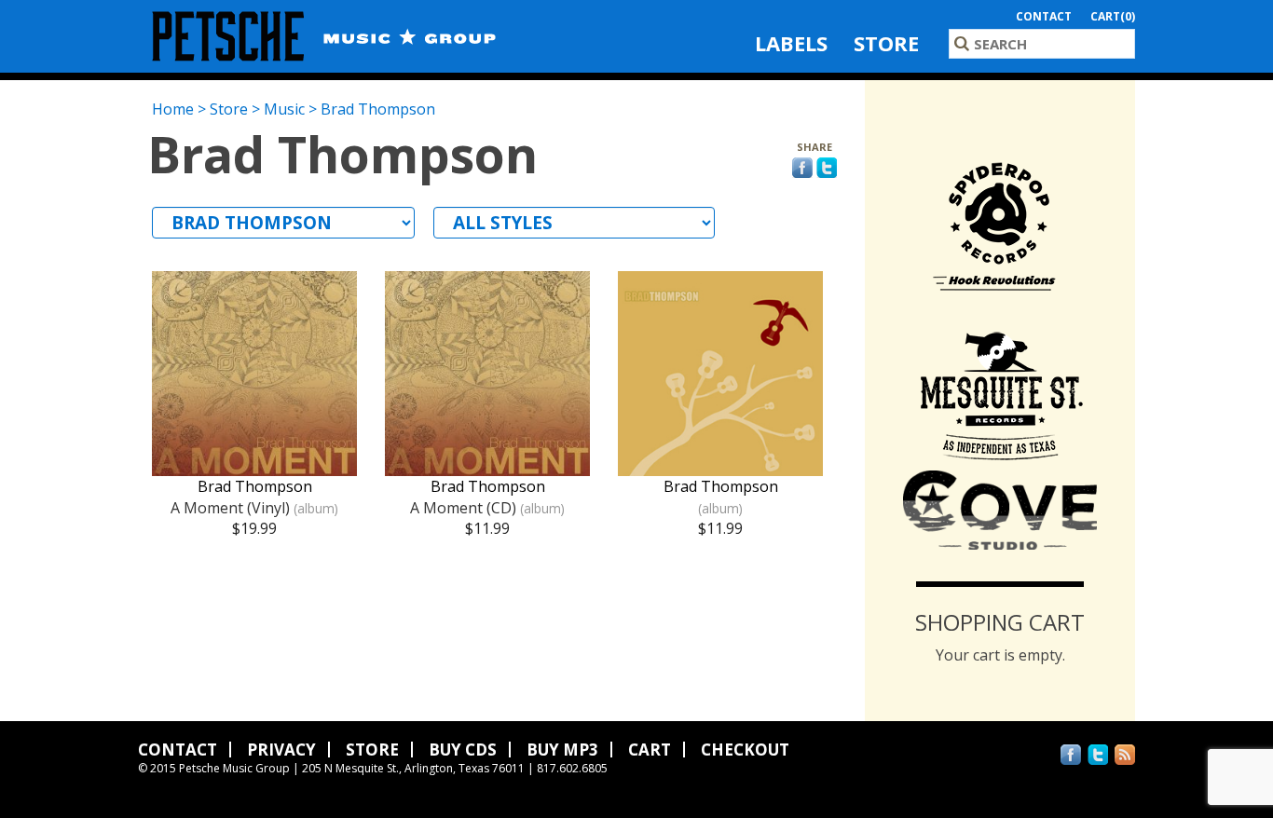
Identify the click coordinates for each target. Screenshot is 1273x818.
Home (173, 109)
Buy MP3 (562, 749)
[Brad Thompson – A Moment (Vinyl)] (254, 466)
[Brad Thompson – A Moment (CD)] (487, 466)
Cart (649, 749)
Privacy (281, 749)
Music (284, 109)
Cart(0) (1112, 16)
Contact (1044, 16)
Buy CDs (463, 749)
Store (886, 43)
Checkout (745, 749)
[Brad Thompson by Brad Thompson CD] (720, 466)
